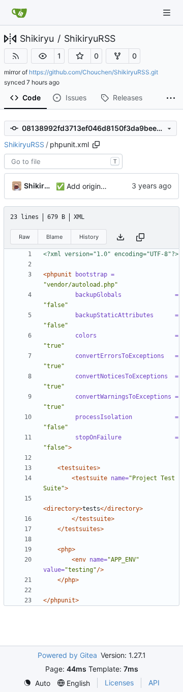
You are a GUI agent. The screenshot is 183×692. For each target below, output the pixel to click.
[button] (42, 56)
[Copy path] (96, 144)
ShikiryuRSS (89, 39)
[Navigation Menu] (168, 12)
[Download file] (120, 237)
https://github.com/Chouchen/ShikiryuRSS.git (93, 72)
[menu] (36, 683)
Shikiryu (37, 39)
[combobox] (63, 161)
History (89, 236)
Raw (24, 236)
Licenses (119, 682)
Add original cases (96, 186)
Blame (54, 236)
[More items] (171, 98)
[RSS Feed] (15, 56)
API (154, 682)
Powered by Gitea (67, 655)
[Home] (19, 13)
